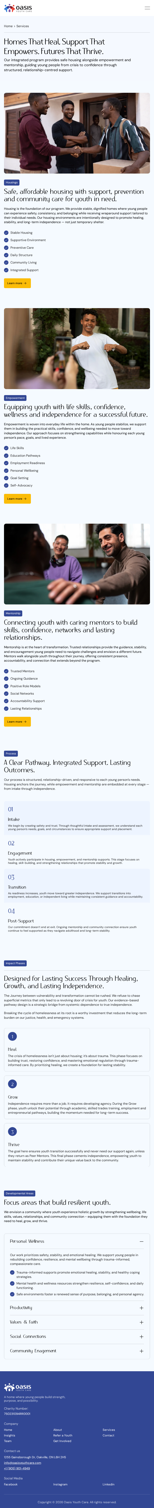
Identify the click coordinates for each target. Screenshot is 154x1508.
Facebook (11, 1484)
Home (8, 26)
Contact (108, 1435)
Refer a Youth (62, 1435)
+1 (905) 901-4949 (17, 1468)
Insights (9, 1435)
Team (7, 1441)
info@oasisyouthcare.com (22, 1463)
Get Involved (62, 1441)
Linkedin (108, 1484)
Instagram (60, 1484)
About (57, 1430)
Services (109, 1430)
